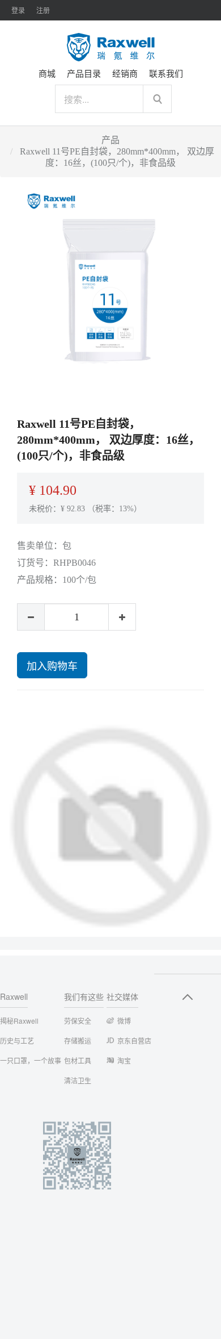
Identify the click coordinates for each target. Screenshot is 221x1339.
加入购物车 (52, 665)
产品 (110, 140)
